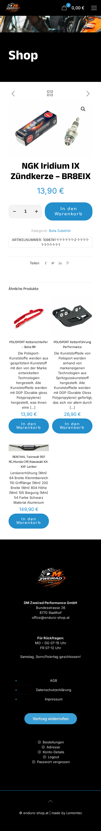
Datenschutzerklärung (53, 690)
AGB (53, 680)
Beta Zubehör (60, 231)
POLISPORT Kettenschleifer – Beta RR (28, 345)
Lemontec (74, 813)
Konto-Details (53, 752)
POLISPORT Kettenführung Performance (72, 345)
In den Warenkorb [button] (28, 426)
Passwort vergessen (53, 762)
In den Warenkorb (69, 211)
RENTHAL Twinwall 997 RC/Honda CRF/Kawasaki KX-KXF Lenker (28, 462)
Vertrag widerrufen (51, 718)
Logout (53, 757)
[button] (83, 109)
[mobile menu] (94, 7)
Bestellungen (53, 742)
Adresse (53, 747)
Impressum (53, 699)
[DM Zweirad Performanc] (12, 7)
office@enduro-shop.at (50, 617)
